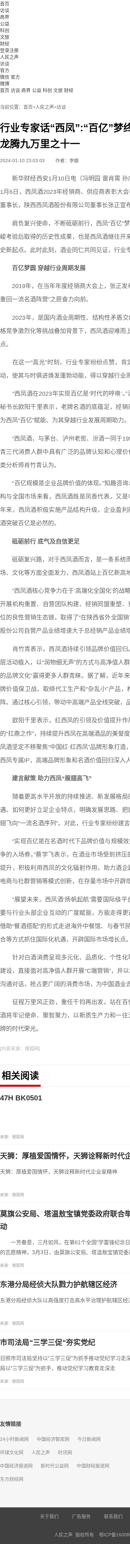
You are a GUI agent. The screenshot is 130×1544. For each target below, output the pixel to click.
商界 (4, 17)
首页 (4, 3)
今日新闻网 (89, 1439)
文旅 (4, 37)
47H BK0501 (21, 1098)
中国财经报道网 (93, 1465)
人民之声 (9, 57)
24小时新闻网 (14, 1439)
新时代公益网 (55, 1465)
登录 (4, 50)
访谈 (4, 10)
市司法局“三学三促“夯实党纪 (47, 1342)
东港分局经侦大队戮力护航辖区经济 (58, 1284)
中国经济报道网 (16, 1465)
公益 (4, 23)
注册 (14, 50)
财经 (4, 43)
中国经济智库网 (53, 1439)
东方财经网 (11, 1479)
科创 (4, 30)
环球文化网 (11, 1452)
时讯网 (65, 1452)
